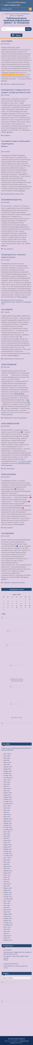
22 (25, 605)
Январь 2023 (7, 847)
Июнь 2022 (7, 862)
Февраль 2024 (8, 819)
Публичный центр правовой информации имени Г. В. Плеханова (16, 20)
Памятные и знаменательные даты (14, 84)
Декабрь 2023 (8, 823)
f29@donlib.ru (22, 2)
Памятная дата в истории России (13, 194)
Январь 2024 (7, 821)
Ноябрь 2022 (7, 851)
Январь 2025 (7, 795)
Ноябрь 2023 (7, 825)
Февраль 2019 (8, 940)
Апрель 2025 (7, 788)
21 (21, 605)
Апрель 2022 (7, 866)
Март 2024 (7, 816)
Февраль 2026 (8, 767)
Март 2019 (7, 938)
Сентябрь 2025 (8, 777)
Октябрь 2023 (8, 827)
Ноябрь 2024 (7, 799)
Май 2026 (6, 760)
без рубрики (6, 135)
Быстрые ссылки (7, 9)
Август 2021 (7, 875)
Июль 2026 (7, 756)
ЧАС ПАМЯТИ (7, 309)
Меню (18, 35)
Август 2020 (7, 901)
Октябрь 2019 (8, 923)
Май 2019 (6, 933)
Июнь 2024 (7, 810)
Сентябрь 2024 (8, 803)
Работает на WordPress (12, 1041)
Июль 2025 (7, 782)
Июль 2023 (7, 834)
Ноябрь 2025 (7, 773)
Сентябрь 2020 (8, 899)
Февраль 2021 (8, 888)
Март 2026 (7, 764)
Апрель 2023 (7, 840)
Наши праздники (8, 249)
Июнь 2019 (7, 931)
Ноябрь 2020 (7, 894)
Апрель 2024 (7, 814)
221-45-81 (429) (12, 2)
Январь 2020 (7, 916)
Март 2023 (7, 842)
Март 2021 (7, 886)
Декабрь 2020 (8, 892)
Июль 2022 (7, 860)
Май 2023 (6, 838)
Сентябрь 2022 (8, 855)
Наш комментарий (9, 468)
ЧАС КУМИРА (6, 41)
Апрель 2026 (7, 762)
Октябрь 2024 (8, 801)
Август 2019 (7, 927)
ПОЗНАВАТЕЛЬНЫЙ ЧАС (11, 200)
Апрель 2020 (7, 910)
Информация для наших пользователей (15, 418)
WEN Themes (19, 1043)
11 (8, 603)
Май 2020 (6, 907)
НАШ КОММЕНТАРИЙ (10, 423)
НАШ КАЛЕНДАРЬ (8, 474)
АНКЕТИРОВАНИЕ (9, 364)
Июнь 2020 (7, 905)
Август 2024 (7, 806)
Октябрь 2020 (8, 897)
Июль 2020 (7, 903)
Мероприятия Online (9, 300)
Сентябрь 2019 (8, 925)
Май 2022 (6, 864)
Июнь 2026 (7, 758)
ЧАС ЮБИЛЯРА (7, 533)
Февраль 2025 (8, 793)
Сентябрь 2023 (8, 829)
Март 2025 (7, 790)
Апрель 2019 (7, 936)
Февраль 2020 (8, 914)
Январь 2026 (7, 769)
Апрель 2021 (7, 884)
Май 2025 (6, 786)
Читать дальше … (7, 132)
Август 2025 (7, 780)
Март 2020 (7, 912)
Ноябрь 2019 (7, 920)
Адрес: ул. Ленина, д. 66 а (12, 5)
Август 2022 (7, 858)
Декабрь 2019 (8, 918)
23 (29, 605)
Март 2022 (7, 868)
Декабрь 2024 (8, 797)
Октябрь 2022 (8, 853)
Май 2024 (6, 812)
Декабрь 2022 (8, 849)
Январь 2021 (7, 890)
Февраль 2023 (8, 845)
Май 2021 (6, 881)
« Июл (3, 614)
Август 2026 (7, 754)
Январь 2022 (7, 873)
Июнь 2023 (7, 836)
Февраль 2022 (8, 871)
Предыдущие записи (16, 589)
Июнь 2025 (7, 784)
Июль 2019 (7, 929)
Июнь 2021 (7, 879)
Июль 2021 (7, 877)
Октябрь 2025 (8, 775)
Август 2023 (7, 832)
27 (16, 607)
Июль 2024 (7, 808)
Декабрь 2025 (8, 771)
